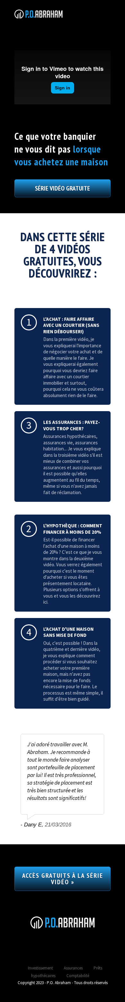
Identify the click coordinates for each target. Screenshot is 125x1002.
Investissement (40, 968)
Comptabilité (77, 975)
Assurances (73, 968)
